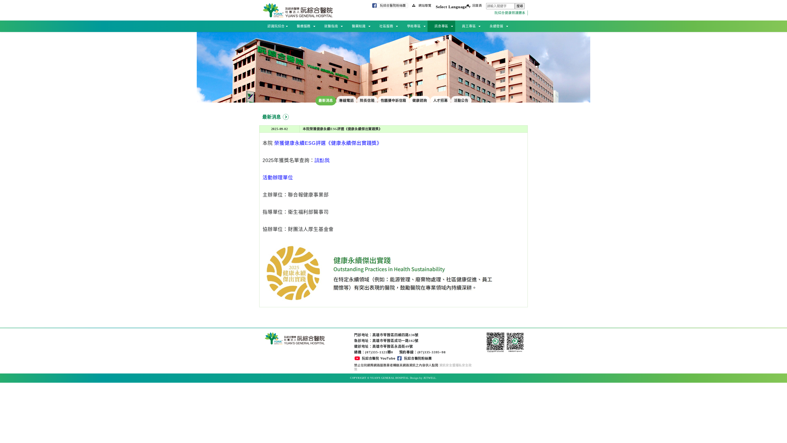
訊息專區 (441, 26)
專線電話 (346, 101)
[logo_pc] (297, 10)
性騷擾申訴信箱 (393, 101)
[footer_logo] (294, 338)
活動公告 (461, 101)
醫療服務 (303, 26)
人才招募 (440, 101)
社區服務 (386, 26)
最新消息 (325, 101)
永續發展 (496, 26)
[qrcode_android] (496, 342)
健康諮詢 (419, 101)
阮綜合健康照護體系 (510, 13)
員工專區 (469, 26)
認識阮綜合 (276, 26)
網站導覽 (424, 5)
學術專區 (414, 26)
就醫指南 (331, 26)
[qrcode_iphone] (515, 342)
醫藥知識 (359, 26)
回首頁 (476, 5)
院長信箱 (367, 101)
